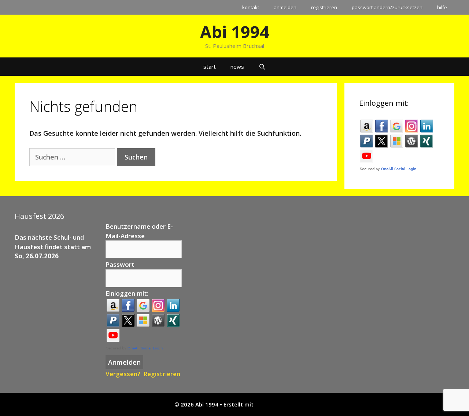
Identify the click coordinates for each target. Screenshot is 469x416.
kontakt (250, 7)
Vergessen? (123, 374)
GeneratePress (275, 404)
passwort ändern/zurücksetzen (387, 7)
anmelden (285, 7)
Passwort (120, 264)
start (209, 66)
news (237, 66)
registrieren (324, 7)
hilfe (442, 7)
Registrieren (161, 374)
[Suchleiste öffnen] (262, 66)
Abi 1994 (234, 31)
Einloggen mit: (127, 293)
